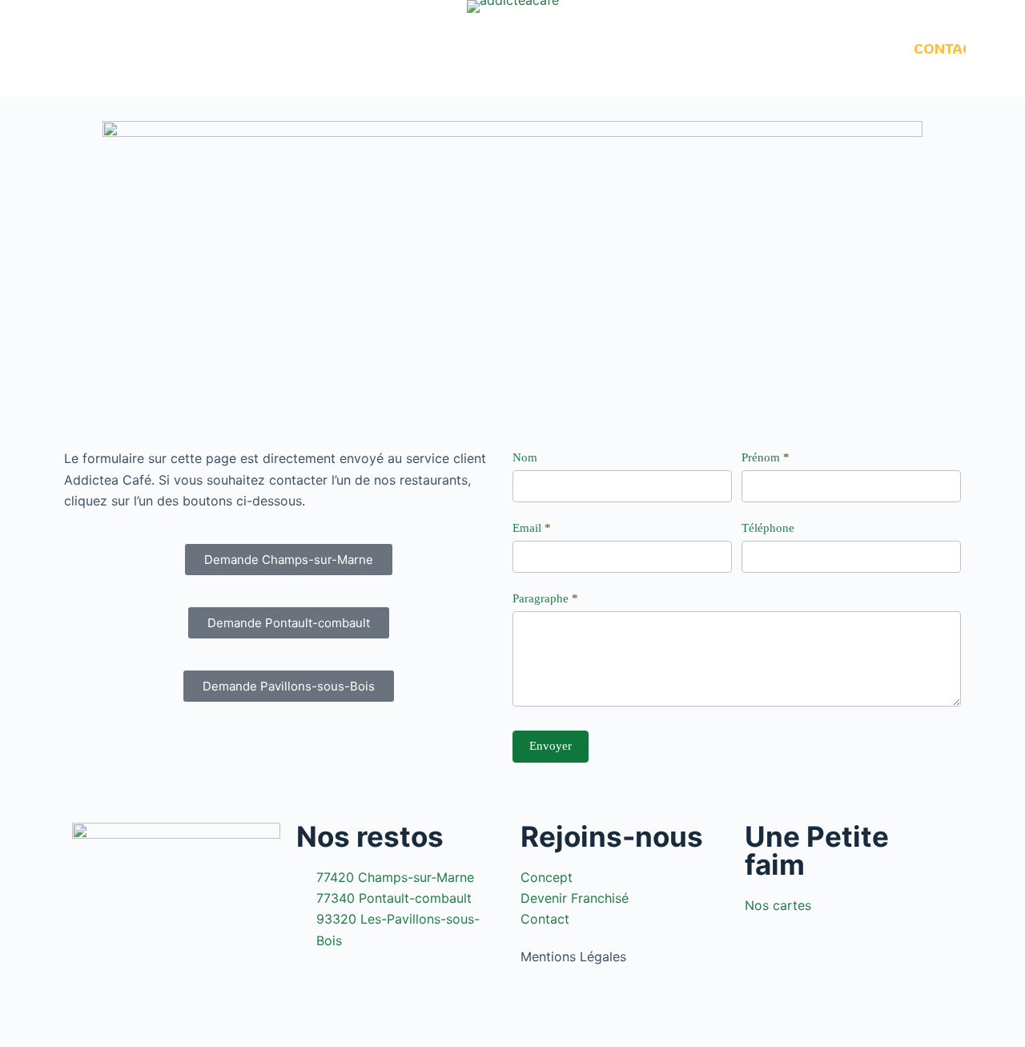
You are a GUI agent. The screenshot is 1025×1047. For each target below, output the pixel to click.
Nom (524, 457)
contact (947, 48)
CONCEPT (180, 48)
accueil (98, 48)
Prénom (766, 457)
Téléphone (768, 527)
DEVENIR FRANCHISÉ (824, 48)
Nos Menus (274, 48)
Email (531, 527)
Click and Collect (406, 48)
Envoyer (550, 745)
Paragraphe (545, 598)
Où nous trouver (651, 48)
